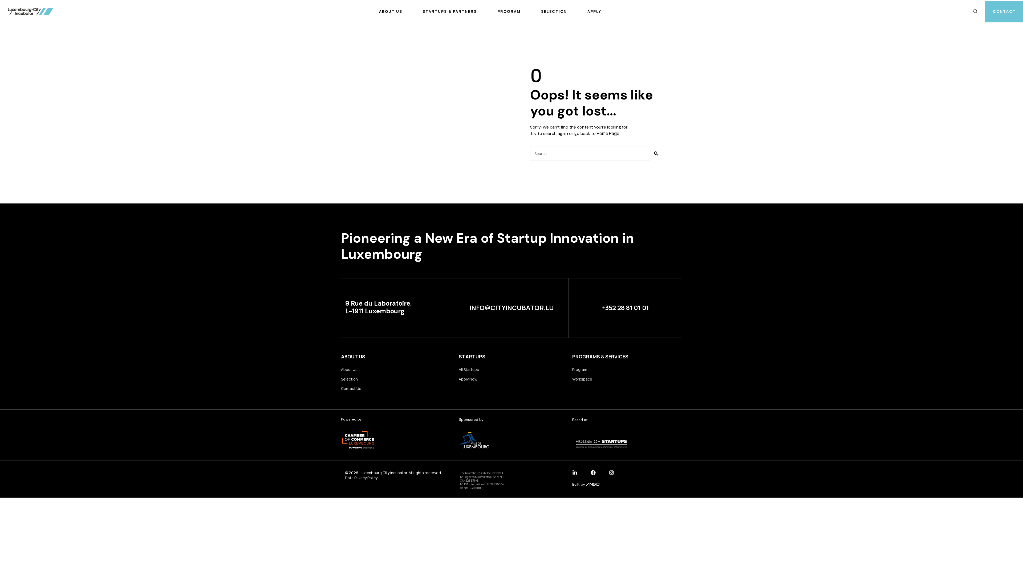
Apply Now (468, 379)
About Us (390, 11)
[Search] (656, 153)
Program (509, 11)
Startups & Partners (450, 11)
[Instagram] (611, 472)
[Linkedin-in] (574, 472)
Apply (594, 11)
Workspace (582, 379)
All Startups (469, 369)
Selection (554, 11)
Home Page (608, 133)
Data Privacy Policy (361, 477)
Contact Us (351, 388)
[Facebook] (593, 472)
